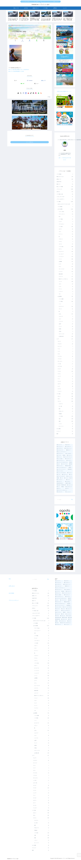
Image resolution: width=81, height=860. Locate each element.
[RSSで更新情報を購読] (41, 93)
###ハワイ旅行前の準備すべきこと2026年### (18, 69)
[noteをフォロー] (33, 93)
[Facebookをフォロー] (23, 93)
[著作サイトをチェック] (18, 93)
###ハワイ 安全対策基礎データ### (16, 71)
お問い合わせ (12, 586)
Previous (6, 16)
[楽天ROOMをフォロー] (36, 93)
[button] (43, 40)
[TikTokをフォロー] (31, 93)
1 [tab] (38, 23)
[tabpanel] (13, 16)
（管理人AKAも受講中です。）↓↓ (63, 91)
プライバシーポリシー (14, 600)
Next (74, 16)
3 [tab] (42, 23)
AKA (65, 150)
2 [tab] (40, 23)
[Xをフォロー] (21, 93)
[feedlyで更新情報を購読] (38, 93)
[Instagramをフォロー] (26, 93)
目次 (10, 578)
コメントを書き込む (29, 142)
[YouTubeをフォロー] (28, 93)
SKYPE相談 (11, 593)
